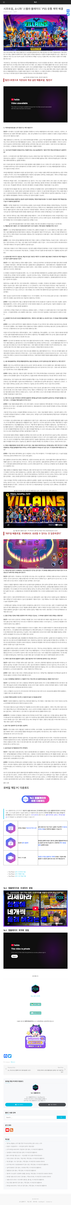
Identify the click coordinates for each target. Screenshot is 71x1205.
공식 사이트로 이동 (20, 872)
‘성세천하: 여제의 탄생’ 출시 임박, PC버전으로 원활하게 (21, 1152)
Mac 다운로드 (53, 1104)
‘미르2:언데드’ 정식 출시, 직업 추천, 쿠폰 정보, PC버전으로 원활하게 (25, 1158)
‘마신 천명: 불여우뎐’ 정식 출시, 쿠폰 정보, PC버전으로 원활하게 (24, 1182)
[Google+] (68, 16)
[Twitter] (68, 14)
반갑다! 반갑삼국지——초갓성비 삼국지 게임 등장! (20, 1146)
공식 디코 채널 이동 (20, 876)
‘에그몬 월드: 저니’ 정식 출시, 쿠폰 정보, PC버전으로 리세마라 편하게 (25, 1161)
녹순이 (15, 11)
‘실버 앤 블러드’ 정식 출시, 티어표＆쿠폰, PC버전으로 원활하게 (23, 1167)
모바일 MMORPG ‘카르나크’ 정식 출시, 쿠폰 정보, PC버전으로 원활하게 (26, 1185)
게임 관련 (29, 1201)
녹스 (35, 2)
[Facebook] (68, 11)
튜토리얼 (35, 1201)
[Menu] (4, 2)
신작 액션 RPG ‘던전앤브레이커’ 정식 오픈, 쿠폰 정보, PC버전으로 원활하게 (27, 1164)
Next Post (50, 1070)
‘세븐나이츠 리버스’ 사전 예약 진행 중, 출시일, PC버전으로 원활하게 (25, 1179)
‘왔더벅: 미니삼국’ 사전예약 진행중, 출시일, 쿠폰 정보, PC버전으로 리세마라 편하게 (29, 1173)
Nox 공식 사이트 (35, 996)
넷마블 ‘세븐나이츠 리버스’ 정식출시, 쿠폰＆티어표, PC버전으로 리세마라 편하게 (28, 1176)
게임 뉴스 (13, 1062)
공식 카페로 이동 (19, 874)
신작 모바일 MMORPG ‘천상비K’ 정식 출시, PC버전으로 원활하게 (24, 1149)
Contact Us (49, 1201)
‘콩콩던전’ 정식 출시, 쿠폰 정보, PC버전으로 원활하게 (21, 1170)
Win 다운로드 (20, 1104)
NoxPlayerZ (42, 1201)
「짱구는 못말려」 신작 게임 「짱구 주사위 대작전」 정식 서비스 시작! (24, 1143)
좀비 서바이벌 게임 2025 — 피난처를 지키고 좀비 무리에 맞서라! (24, 1155)
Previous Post (19, 1069)
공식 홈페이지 (22, 1201)
